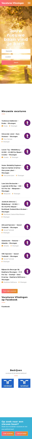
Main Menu (29, 3)
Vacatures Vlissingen (13, 3)
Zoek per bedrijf (21, 433)
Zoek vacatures (8, 433)
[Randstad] (8, 383)
